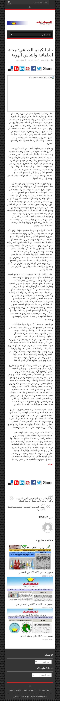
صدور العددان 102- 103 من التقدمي (36, 572)
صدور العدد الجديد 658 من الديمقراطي (34, 604)
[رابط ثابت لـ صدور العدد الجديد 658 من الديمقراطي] (30, 600)
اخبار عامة (44, 60)
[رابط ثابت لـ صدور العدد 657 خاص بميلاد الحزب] (30, 632)
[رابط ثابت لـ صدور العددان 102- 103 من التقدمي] (30, 569)
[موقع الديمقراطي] (30, 22)
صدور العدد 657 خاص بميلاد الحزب (36, 636)
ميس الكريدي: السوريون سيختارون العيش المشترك (26, 507)
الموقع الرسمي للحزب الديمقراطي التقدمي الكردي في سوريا (30, 690)
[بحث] (9, 2)
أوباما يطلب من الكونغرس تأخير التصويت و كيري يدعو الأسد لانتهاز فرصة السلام (34, 498)
